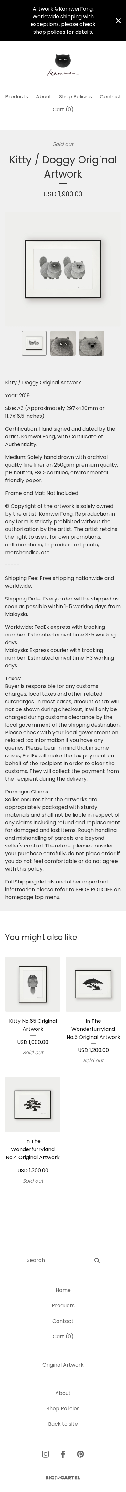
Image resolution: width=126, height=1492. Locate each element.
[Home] (63, 64)
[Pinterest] (80, 1454)
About (43, 96)
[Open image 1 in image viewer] (63, 269)
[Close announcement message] (118, 20)
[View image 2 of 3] (63, 343)
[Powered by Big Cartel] (63, 1477)
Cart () (63, 109)
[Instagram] (45, 1454)
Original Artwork (63, 1364)
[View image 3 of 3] (92, 343)
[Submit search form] (97, 1260)
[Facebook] (63, 1454)
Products (16, 96)
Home (63, 1290)
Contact (110, 96)
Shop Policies (75, 96)
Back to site (63, 1424)
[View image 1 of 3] (34, 343)
